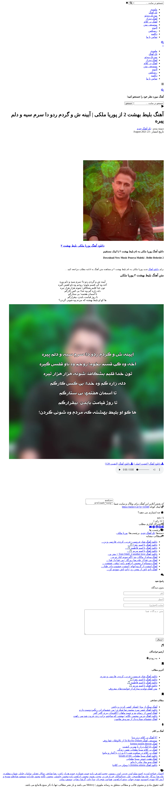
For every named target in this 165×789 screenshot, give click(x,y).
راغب (60, 773)
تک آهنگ (153, 12)
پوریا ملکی (122, 533)
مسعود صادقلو (18, 776)
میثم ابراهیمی (120, 779)
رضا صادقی (51, 773)
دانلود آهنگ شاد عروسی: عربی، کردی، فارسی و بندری (128, 676)
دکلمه (154, 34)
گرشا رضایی (79, 779)
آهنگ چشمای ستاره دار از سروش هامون (135, 719)
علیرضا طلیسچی (140, 776)
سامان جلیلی (25, 773)
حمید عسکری (82, 773)
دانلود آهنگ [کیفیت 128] (118, 463)
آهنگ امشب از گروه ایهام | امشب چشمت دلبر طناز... (129, 566)
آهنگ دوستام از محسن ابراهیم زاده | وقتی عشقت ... (129, 563)
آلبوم (154, 27)
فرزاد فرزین (108, 776)
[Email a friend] (150, 527)
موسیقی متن (150, 24)
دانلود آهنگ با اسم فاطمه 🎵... (141, 548)
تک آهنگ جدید (144, 128)
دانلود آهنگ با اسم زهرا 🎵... (142, 544)
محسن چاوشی (61, 776)
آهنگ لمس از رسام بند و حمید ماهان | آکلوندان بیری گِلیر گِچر (125, 713)
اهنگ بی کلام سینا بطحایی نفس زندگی (137, 749)
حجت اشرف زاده (98, 773)
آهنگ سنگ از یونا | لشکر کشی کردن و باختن (134, 706)
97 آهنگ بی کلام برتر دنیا (144, 737)
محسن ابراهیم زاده (78, 776)
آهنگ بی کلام (150, 21)
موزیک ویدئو (151, 15)
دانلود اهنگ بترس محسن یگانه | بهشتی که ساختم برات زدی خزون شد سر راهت (115, 716)
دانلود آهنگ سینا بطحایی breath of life (138, 755)
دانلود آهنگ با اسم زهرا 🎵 (143, 679)
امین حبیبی (127, 773)
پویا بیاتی (90, 779)
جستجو (129, 103)
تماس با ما (151, 37)
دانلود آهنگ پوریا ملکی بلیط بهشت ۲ (82, 245)
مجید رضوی (95, 776)
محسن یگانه (47, 776)
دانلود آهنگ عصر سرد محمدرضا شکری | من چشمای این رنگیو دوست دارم (118, 710)
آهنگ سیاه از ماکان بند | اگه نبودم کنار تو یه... (133, 557)
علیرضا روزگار (156, 776)
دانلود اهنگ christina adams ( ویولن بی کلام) (134, 765)
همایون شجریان (104, 779)
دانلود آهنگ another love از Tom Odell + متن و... (132, 554)
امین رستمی (114, 773)
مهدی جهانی (133, 779)
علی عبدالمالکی (122, 776)
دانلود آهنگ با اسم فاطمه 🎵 (142, 682)
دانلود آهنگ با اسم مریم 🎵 (143, 685)
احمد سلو (138, 773)
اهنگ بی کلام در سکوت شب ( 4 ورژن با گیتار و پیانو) (129, 752)
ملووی (153, 9)
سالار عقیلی (38, 773)
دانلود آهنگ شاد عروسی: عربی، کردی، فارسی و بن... (129, 541)
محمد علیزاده (33, 776)
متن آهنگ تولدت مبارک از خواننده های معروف (133, 688)
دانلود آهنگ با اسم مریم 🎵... (142, 551)
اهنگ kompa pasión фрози (143, 743)
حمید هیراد (69, 773)
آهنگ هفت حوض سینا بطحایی (141, 759)
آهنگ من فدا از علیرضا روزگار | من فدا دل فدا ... (131, 560)
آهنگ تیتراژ (151, 18)
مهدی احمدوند (148, 779)
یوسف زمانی (65, 779)
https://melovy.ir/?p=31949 (135, 506)
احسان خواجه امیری (154, 773)
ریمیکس (152, 31)
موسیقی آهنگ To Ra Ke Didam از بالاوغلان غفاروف (130, 740)
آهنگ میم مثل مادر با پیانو (144, 762)
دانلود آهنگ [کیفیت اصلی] (147, 463)
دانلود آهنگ (153, 269)
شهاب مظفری (10, 773)
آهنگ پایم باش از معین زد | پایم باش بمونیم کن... (132, 569)
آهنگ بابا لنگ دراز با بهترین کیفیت (139, 746)
